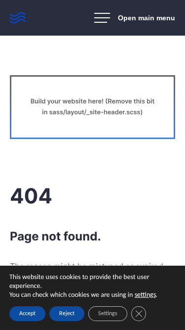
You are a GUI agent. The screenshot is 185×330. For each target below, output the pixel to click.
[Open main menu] (134, 18)
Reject (66, 314)
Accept (27, 314)
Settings (107, 314)
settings (145, 295)
